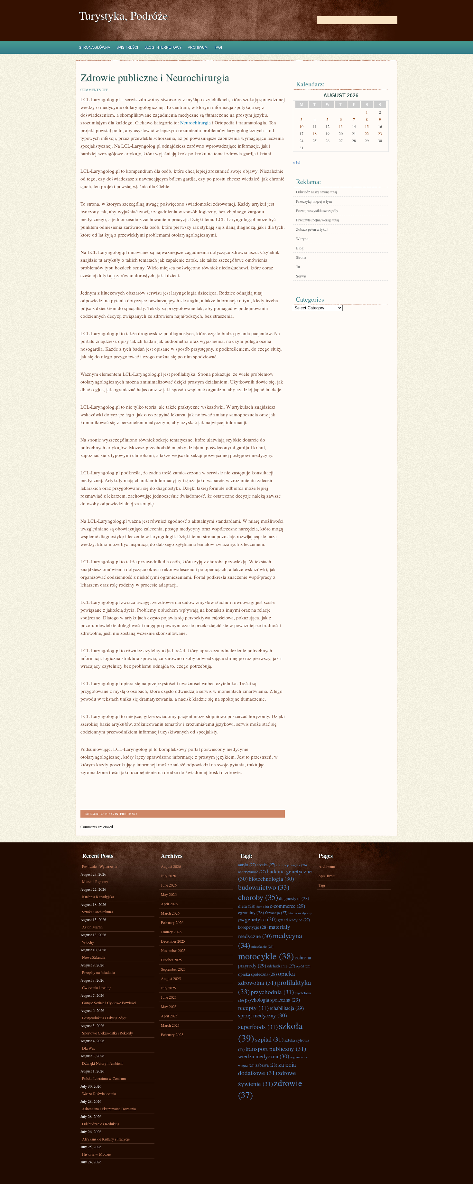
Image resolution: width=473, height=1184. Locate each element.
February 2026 (172, 922)
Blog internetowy (162, 47)
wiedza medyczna (263, 1056)
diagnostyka (294, 898)
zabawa (266, 1065)
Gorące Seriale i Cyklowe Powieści (109, 1002)
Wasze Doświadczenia (99, 1093)
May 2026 (169, 894)
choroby (258, 897)
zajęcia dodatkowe (267, 1068)
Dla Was (88, 1048)
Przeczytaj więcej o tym (314, 201)
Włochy (88, 942)
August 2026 (171, 866)
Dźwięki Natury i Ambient (102, 1063)
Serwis (301, 275)
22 (367, 133)
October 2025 (171, 959)
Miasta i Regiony (95, 881)
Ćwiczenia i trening (96, 987)
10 (301, 126)
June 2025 (169, 997)
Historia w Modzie (96, 1154)
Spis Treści (127, 47)
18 (315, 133)
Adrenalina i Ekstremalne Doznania (109, 1108)
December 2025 (173, 941)
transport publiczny (276, 1048)
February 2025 (172, 1034)
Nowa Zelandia (93, 957)
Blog (299, 247)
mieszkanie (262, 946)
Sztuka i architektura (97, 911)
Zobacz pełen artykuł (312, 229)
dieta (246, 906)
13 (341, 126)
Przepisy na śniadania (98, 972)
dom (262, 906)
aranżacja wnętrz (291, 865)
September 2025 (173, 969)
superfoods (258, 1026)
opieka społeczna (257, 974)
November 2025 (173, 950)
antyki (247, 865)
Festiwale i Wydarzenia (99, 866)
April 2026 (169, 903)
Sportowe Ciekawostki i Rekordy (107, 1032)
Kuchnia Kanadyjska (98, 896)
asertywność (252, 872)
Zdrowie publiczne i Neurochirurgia (154, 77)
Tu (298, 266)
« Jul (296, 162)
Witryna (302, 238)
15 (367, 126)
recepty (253, 1007)
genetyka (261, 919)
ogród (303, 966)
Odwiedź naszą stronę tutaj (316, 191)
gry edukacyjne (294, 920)
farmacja (276, 913)
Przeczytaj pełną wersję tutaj (317, 219)
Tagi (218, 47)
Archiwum (198, 47)
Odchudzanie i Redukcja (100, 1123)
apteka (266, 865)
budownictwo (263, 887)
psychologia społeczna (272, 999)
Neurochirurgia (195, 122)
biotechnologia (271, 878)
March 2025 (170, 1025)
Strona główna (94, 47)
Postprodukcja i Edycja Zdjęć (104, 1017)
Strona (301, 257)
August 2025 (171, 978)
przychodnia (272, 991)
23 (380, 133)
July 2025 (168, 987)
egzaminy (251, 912)
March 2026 (170, 913)
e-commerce (287, 905)
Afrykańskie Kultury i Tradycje (106, 1138)
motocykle (266, 956)
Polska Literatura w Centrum (104, 1078)
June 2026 (169, 885)
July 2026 (168, 875)
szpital (269, 1039)
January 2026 (171, 931)
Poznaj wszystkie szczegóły (317, 210)
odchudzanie (281, 966)
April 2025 (169, 1015)
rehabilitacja (287, 1008)
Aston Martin (92, 926)
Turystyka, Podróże (123, 15)
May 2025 (169, 1006)
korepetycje (253, 927)
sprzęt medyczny (262, 1015)
